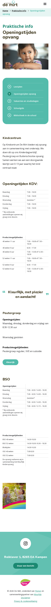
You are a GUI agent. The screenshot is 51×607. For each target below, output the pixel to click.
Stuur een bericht (25, 565)
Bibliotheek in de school (25, 115)
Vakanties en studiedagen (26, 101)
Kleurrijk (10, 362)
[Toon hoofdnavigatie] (45, 4)
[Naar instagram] (25, 543)
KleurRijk (37, 594)
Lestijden (18, 86)
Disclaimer (25, 597)
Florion (38, 591)
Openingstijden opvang (25, 94)
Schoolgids (19, 108)
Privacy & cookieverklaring (25, 601)
